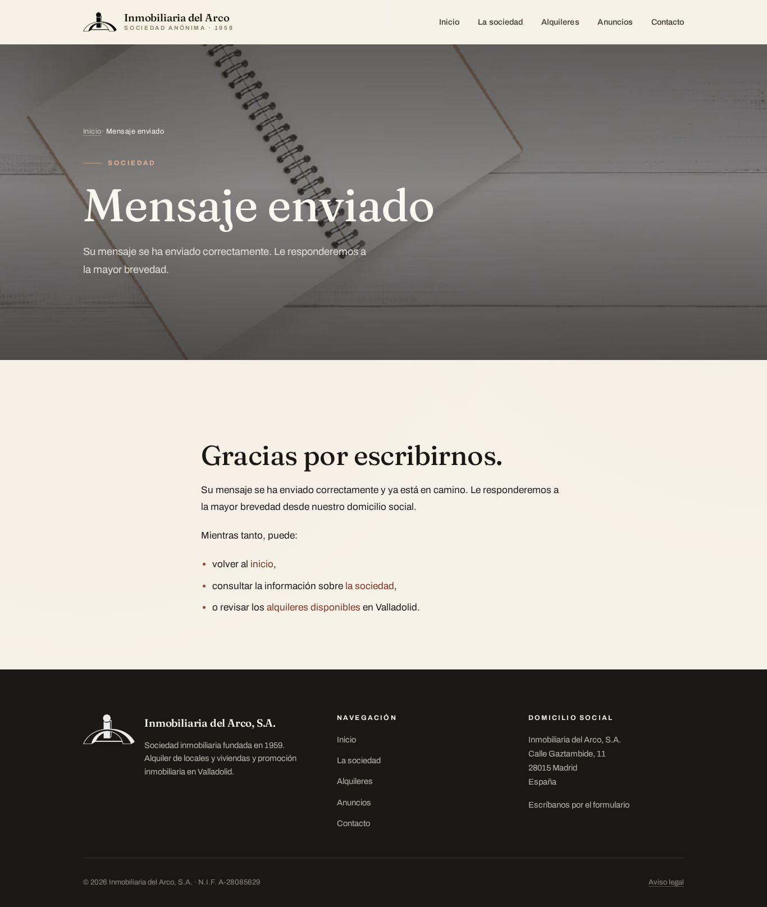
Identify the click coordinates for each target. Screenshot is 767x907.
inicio (261, 564)
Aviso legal (666, 882)
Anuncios (615, 21)
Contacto (667, 21)
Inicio (449, 21)
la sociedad (369, 586)
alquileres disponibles (313, 607)
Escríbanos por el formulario (578, 804)
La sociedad (500, 21)
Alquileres (560, 21)
